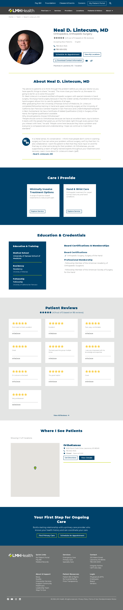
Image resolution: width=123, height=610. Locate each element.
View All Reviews (60, 415)
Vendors (93, 583)
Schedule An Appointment (67, 54)
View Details (86, 458)
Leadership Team (42, 588)
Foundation (50, 3)
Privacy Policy (83, 599)
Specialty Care (68, 562)
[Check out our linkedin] (20, 599)
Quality (38, 579)
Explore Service (37, 211)
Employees (94, 579)
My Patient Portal (97, 3)
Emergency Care (69, 557)
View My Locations (92, 54)
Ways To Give (41, 590)
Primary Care (68, 560)
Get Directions (70, 458)
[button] (110, 3)
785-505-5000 (95, 562)
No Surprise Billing (70, 579)
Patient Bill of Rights (71, 577)
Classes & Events (67, 3)
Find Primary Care (47, 535)
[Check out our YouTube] (87, 61)
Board (92, 581)
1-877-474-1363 (95, 568)
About (108, 11)
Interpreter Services (43, 581)
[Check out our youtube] (12, 599)
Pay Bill (38, 3)
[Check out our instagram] (16, 599)
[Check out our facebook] (8, 599)
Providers (68, 11)
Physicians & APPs (97, 577)
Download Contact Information (69, 60)
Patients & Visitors (95, 11)
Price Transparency (70, 581)
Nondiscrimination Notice (107, 599)
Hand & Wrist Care (77, 189)
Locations (80, 11)
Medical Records (42, 562)
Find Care (45, 11)
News (38, 577)
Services (57, 11)
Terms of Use (93, 599)
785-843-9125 (71, 451)
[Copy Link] (91, 61)
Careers (81, 3)
